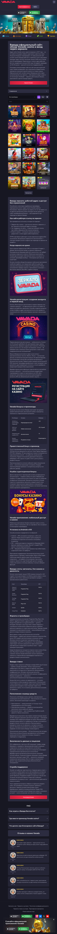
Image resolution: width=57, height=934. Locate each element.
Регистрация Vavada (28, 797)
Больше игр (29, 193)
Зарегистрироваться (24, 6)
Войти (35, 6)
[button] (2, 24)
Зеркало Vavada (28, 83)
